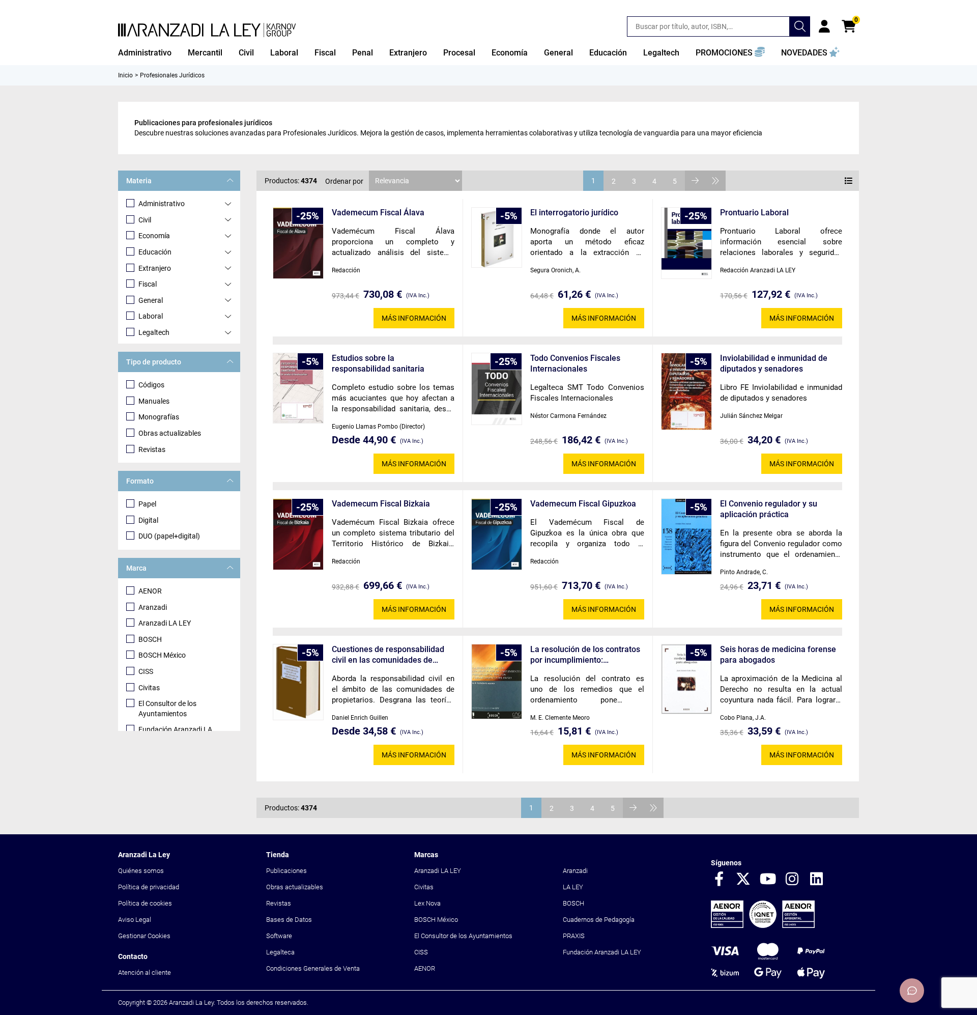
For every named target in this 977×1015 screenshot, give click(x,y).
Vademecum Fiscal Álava (378, 212)
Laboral (150, 316)
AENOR (150, 591)
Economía (154, 236)
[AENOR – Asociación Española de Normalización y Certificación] (763, 925)
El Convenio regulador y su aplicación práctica (768, 509)
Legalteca (280, 952)
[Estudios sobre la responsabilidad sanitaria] (298, 388)
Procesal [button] (459, 53)
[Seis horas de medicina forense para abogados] (686, 679)
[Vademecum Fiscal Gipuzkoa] (496, 534)
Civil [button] (246, 53)
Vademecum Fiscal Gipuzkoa (583, 504)
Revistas (151, 449)
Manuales (153, 401)
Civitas (149, 688)
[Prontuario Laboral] (686, 242)
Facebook (719, 879)
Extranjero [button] (408, 53)
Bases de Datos (289, 919)
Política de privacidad (148, 887)
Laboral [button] (284, 53)
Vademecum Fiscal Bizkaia (381, 504)
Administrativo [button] (144, 53)
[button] (730, 53)
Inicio (125, 75)
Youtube (768, 879)
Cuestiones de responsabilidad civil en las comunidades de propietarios (388, 654)
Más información (414, 318)
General (150, 300)
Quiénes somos (141, 871)
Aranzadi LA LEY (164, 623)
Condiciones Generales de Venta (313, 968)
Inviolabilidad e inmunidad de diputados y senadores (773, 363)
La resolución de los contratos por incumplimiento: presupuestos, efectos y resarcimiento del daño (585, 654)
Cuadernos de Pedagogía (599, 919)
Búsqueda (800, 26)
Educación (154, 252)
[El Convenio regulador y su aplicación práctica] (686, 536)
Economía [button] (510, 53)
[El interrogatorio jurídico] (496, 237)
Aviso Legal (134, 919)
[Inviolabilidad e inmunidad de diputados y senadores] (686, 391)
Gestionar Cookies (144, 936)
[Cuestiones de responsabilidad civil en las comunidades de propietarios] (298, 682)
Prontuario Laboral (754, 212)
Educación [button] (608, 53)
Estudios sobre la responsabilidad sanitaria (378, 363)
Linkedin (817, 879)
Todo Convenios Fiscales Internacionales (575, 363)
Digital (148, 520)
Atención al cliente (144, 972)
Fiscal (147, 284)
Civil (144, 220)
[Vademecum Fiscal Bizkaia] (298, 534)
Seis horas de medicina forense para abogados (778, 654)
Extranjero (154, 268)
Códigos (151, 385)
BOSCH (150, 639)
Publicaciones (286, 871)
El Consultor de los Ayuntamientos (167, 708)
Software (279, 936)
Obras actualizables (169, 433)
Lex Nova (427, 903)
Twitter (743, 879)
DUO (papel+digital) (169, 536)
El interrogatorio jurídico (574, 212)
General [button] (558, 53)
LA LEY (573, 887)
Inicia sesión (824, 26)
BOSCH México (162, 655)
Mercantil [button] (205, 53)
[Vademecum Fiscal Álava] (298, 242)
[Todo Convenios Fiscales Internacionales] (496, 389)
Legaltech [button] (661, 53)
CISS (145, 671)
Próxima (695, 181)
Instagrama (792, 879)
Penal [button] (362, 53)
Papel (147, 504)
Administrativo (161, 204)
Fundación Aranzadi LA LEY (602, 952)
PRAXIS (574, 936)
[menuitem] (145, 53)
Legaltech (153, 332)
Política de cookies (145, 903)
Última (715, 181)
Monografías (158, 417)
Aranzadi (152, 607)
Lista (849, 181)
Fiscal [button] (325, 53)
